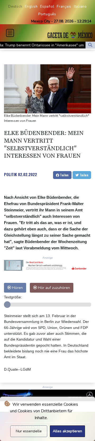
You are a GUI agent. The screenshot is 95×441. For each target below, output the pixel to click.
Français (64, 6)
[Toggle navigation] (10, 33)
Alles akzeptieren (67, 431)
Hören (17, 287)
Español (47, 6)
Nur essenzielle (29, 431)
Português (47, 14)
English (31, 6)
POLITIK (10, 174)
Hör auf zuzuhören (53, 287)
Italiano (80, 6)
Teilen (64, 175)
